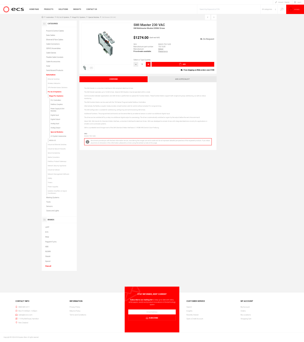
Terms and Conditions (78, 315)
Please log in (163, 51)
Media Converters (54, 157)
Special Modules (57, 132)
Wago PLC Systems (56, 96)
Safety (50, 178)
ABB (46, 247)
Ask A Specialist (182, 79)
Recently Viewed (192, 315)
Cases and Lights (52, 211)
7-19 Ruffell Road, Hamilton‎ (28, 319)
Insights (189, 311)
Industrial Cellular (54, 170)
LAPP (47, 227)
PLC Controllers (56, 100)
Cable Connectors (53, 44)
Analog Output (55, 128)
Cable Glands (51, 53)
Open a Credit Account (194, 319)
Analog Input (55, 123)
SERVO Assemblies (53, 48)
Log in (299, 2)
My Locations (246, 315)
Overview (113, 79)
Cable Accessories (53, 62)
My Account (245, 307)
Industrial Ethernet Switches (57, 144)
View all (48, 266)
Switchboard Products (54, 70)
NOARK (48, 251)
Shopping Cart (246, 319)
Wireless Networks (54, 83)
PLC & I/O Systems (54, 92)
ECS (46, 232)
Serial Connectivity (54, 153)
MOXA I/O (52, 140)
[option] (84, 68)
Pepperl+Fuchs (51, 242)
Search (281, 9)
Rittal (47, 237)
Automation (50, 75)
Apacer (48, 261)
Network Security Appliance (57, 166)
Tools (48, 202)
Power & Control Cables (55, 31)
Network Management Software (58, 174)
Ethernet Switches (54, 79)
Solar (48, 66)
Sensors (49, 206)
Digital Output (55, 119)
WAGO (160, 49)
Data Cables (50, 35)
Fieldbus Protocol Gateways (57, 161)
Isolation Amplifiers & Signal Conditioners (57, 192)
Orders (243, 311)
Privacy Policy (75, 307)
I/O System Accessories (58, 136)
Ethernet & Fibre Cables (54, 40)
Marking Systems (52, 197)
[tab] (113, 79)
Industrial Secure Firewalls (57, 149)
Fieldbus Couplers (57, 104)
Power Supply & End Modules (57, 110)
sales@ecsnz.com (25, 315)
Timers (50, 182)
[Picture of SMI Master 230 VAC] (85, 68)
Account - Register (284, 2)
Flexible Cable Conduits (54, 57)
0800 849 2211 (24, 307)
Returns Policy (75, 311)
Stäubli (47, 256)
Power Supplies (53, 187)
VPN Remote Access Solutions (57, 87)
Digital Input (55, 115)
